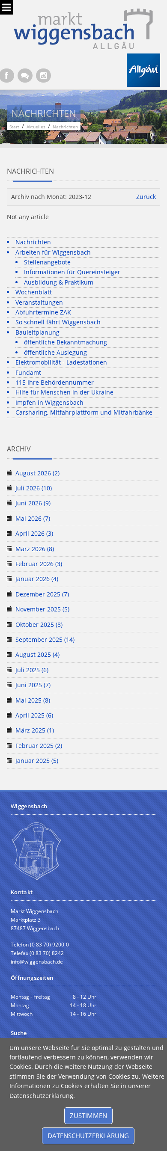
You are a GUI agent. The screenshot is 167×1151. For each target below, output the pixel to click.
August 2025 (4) (37, 654)
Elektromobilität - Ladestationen (61, 362)
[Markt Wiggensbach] (83, 28)
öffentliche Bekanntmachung (65, 342)
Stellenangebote (47, 262)
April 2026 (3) (34, 533)
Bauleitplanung (37, 332)
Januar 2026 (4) (36, 579)
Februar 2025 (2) (38, 746)
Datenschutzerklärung (88, 1135)
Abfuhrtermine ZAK (43, 312)
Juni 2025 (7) (33, 685)
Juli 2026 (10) (33, 488)
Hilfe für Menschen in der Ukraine (64, 392)
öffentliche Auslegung (55, 352)
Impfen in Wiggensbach (49, 402)
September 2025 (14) (45, 639)
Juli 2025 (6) (31, 670)
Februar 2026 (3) (38, 564)
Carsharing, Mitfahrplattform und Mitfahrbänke (83, 412)
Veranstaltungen (39, 302)
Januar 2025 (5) (36, 760)
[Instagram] (43, 75)
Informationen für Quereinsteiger (72, 272)
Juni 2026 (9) (33, 503)
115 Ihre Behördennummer (54, 382)
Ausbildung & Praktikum (58, 282)
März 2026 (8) (34, 549)
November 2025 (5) (42, 609)
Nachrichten (33, 242)
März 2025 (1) (34, 730)
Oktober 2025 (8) (39, 624)
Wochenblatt (33, 292)
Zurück (146, 197)
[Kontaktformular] (25, 75)
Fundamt (28, 372)
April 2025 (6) (34, 715)
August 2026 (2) (37, 473)
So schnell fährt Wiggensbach (58, 322)
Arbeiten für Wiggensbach (53, 252)
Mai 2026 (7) (32, 518)
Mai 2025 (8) (32, 700)
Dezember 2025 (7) (42, 594)
